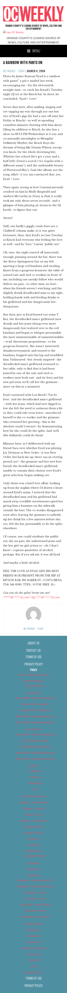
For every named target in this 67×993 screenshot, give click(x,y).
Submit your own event (33, 948)
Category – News (33, 832)
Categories (35, 771)
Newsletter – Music (35, 910)
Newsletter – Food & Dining (35, 904)
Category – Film (33, 814)
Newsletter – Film (35, 898)
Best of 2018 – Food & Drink (35, 710)
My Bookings (35, 783)
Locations (35, 777)
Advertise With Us (34, 681)
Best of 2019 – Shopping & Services (35, 752)
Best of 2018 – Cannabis (35, 704)
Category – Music (33, 826)
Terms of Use (33, 656)
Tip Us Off (33, 960)
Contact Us (33, 650)
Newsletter (33, 869)
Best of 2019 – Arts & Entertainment (35, 734)
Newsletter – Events (35, 892)
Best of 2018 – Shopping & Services (35, 716)
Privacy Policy (33, 664)
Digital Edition (33, 851)
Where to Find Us (33, 972)
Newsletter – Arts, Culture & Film (35, 880)
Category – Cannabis (33, 808)
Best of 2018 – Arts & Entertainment (35, 698)
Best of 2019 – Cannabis (35, 740)
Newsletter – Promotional (35, 916)
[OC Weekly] (13, 32)
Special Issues (33, 942)
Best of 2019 (33, 729)
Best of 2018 (33, 693)
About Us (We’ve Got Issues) (33, 674)
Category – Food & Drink (33, 820)
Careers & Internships (33, 796)
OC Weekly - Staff (14, 71)
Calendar (33, 766)
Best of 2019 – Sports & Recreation (35, 758)
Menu (36, 50)
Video (33, 966)
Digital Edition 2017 (35, 856)
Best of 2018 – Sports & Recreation (35, 722)
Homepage (33, 863)
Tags (35, 789)
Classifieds (33, 838)
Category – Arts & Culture (33, 802)
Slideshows (33, 936)
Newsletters (33, 875)
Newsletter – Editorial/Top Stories (35, 886)
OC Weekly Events (34, 924)
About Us (33, 643)
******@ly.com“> (31, 597)
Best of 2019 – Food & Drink (35, 746)
